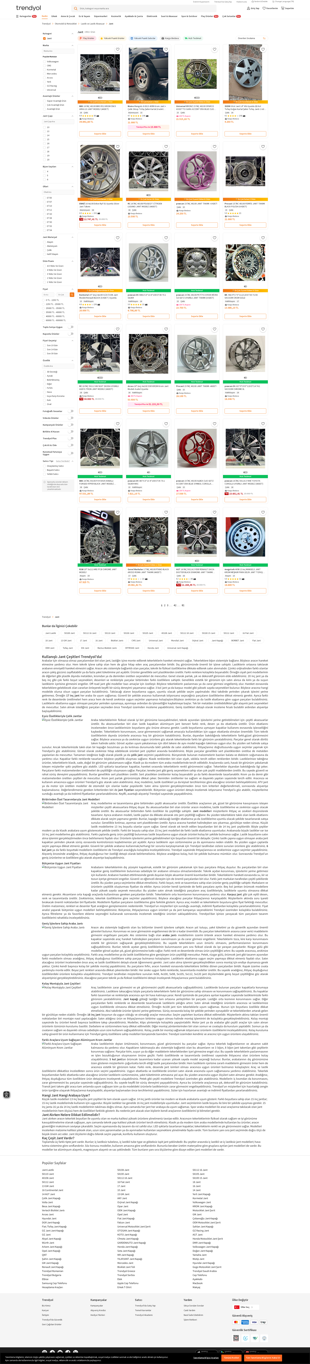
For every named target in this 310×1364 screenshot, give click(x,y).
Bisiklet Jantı (117, 640)
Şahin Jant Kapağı (52, 1258)
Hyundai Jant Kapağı (204, 1262)
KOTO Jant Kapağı (127, 1234)
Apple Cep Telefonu (128, 1283)
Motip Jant (198, 1258)
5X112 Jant (229, 633)
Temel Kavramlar (143, 1310)
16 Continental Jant (52, 1190)
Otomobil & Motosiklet (66, 23)
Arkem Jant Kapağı (52, 1246)
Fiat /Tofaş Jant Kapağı (54, 1226)
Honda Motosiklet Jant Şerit (208, 1238)
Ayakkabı (197, 1279)
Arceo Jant (48, 1214)
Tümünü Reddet (231, 1357)
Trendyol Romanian (52, 1271)
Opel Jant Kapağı (51, 1250)
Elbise (45, 1279)
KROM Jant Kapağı (202, 1206)
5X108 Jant (69, 633)
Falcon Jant (123, 1222)
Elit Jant (85, 647)
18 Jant (48, 640)
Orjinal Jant (197, 640)
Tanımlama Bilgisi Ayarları (206, 1357)
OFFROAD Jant (132, 647)
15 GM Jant (123, 1194)
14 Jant (197, 1190)
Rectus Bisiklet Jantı (107, 647)
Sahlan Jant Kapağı (203, 1226)
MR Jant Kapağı (125, 1254)
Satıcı (138, 1300)
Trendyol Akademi (144, 1315)
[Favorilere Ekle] (117, 49)
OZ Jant (46, 1234)
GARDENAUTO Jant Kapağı (131, 1242)
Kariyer (45, 1310)
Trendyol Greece (126, 1271)
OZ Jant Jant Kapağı (53, 1230)
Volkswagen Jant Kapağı (206, 1246)
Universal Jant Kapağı (177, 647)
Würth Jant (48, 1242)
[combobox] (252, 38)
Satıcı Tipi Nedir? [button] (63, 461)
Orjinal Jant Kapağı (127, 1202)
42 (175, 605)
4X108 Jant (166, 633)
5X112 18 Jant (187, 633)
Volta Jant (47, 1202)
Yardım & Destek (261, 1)
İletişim (45, 1315)
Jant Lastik (50, 633)
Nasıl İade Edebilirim (193, 1315)
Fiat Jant (256, 640)
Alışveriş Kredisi (98, 1310)
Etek (119, 1279)
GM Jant (197, 1214)
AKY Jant (122, 1198)
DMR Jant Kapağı (202, 1242)
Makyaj (196, 1287)
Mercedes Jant (125, 1262)
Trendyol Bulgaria (51, 1275)
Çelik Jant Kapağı (51, 1198)
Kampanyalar (97, 1305)
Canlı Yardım (189, 1310)
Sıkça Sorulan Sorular (194, 1305)
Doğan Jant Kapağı (203, 1250)
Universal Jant (156, 640)
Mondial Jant (177, 640)
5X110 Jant (110, 633)
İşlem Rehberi (190, 1319)
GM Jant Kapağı (50, 1262)
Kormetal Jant (200, 1198)
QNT (44, 1254)
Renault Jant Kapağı (53, 1267)
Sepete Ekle (100, 133)
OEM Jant (49, 647)
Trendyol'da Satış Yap (223, 1)
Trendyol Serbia (126, 1275)
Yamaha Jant (200, 1254)
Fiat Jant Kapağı (126, 1218)
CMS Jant (136, 640)
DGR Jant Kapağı (51, 1222)
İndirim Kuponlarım (201, 1)
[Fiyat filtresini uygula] (72, 294)
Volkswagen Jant (202, 1202)
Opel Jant (122, 1214)
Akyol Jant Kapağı (51, 1238)
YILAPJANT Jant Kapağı (129, 1258)
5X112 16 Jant (89, 633)
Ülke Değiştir (240, 1300)
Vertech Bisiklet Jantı (53, 1210)
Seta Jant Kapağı (126, 1250)
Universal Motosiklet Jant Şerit (133, 1226)
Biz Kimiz (46, 1305)
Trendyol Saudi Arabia (205, 1271)
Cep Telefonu (200, 1275)
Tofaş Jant (68, 647)
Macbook (198, 1283)
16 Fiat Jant (248, 633)
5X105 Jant (148, 633)
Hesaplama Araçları (52, 1287)
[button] (58, 33)
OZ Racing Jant (201, 1230)
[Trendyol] (28, 8)
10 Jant (121, 1190)
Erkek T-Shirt (124, 1287)
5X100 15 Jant (208, 633)
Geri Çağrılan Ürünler (52, 1324)
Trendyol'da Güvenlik (52, 1319)
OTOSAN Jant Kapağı (128, 1230)
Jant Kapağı (217, 640)
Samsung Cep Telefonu (54, 1283)
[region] (155, 1358)
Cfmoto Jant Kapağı (128, 1238)
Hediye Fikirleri (98, 1315)
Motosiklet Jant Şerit (204, 1210)
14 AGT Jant (48, 1194)
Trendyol (46, 23)
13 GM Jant (66, 640)
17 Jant (83, 640)
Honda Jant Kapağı (127, 1246)
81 (183, 605)
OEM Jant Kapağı (126, 1210)
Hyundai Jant (49, 1218)
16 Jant (99, 640)
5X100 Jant (129, 633)
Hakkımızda (242, 1)
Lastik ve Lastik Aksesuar (93, 23)
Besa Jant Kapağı (51, 1206)
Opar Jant (122, 1206)
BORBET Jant (237, 640)
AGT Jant (197, 1234)
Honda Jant (153, 647)
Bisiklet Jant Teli (126, 1267)
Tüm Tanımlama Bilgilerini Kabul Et (263, 1357)
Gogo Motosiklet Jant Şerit (207, 1267)
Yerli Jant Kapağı (202, 1194)
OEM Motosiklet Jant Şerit (207, 1222)
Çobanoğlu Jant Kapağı (205, 1218)
